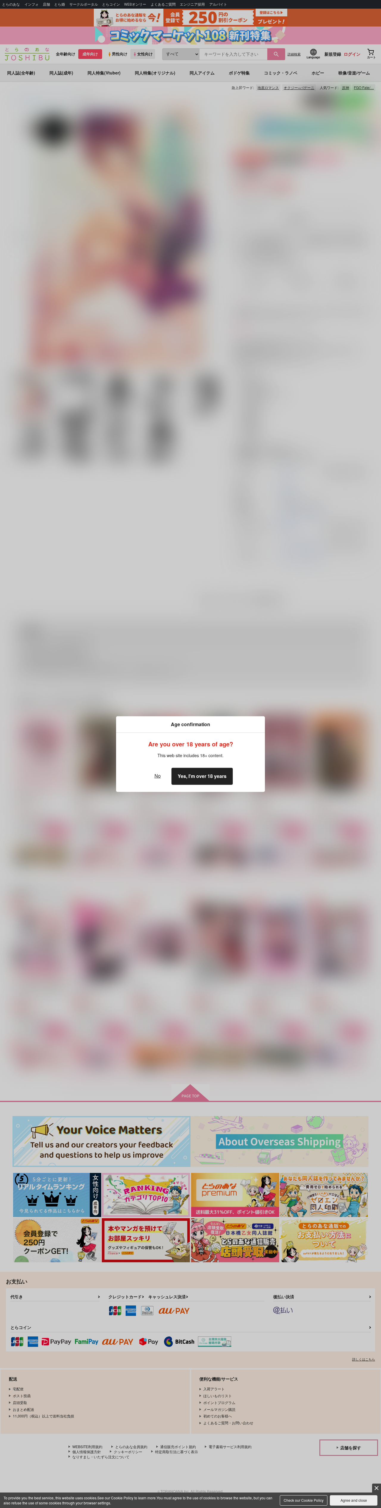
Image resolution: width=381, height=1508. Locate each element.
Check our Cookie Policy (304, 1500)
